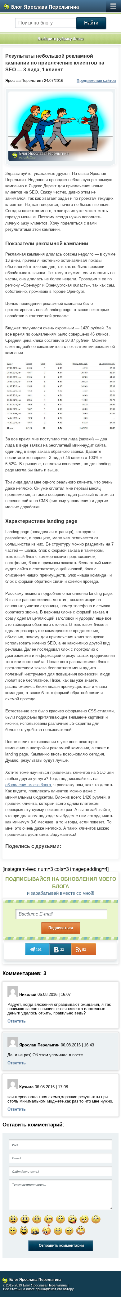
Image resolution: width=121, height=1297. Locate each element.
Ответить (16, 1021)
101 (39, 950)
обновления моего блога (28, 784)
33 (62, 950)
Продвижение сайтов (96, 80)
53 (84, 950)
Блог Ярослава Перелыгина (45, 6)
